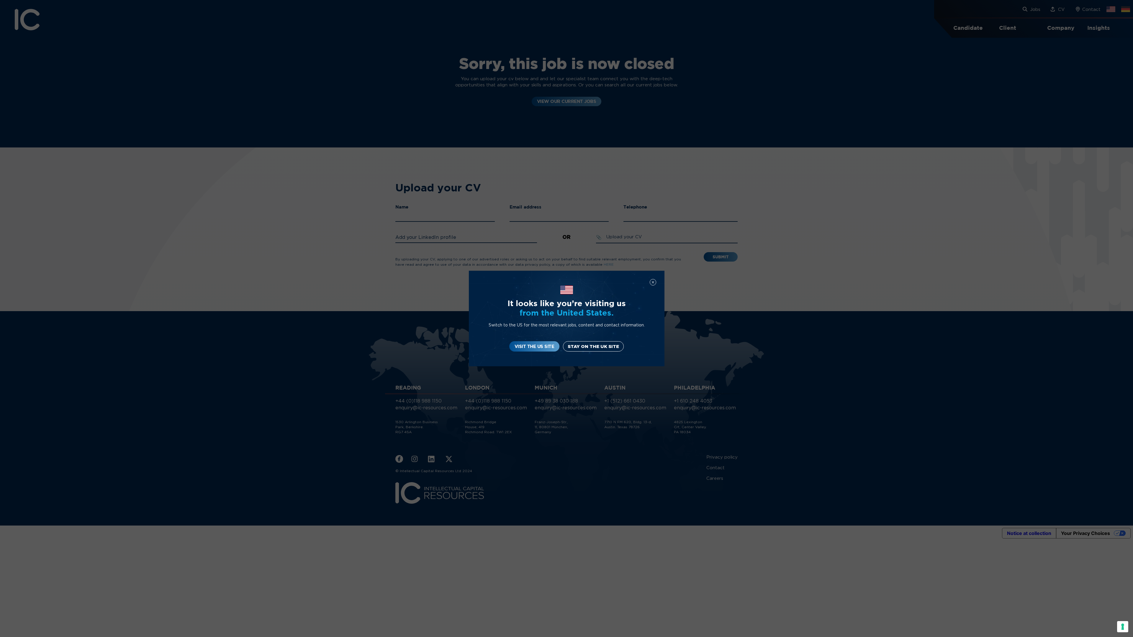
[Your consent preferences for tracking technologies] (1122, 626)
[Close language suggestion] (653, 282)
